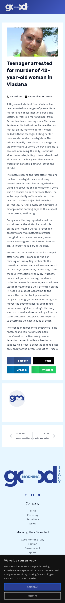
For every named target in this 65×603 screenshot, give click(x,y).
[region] (32, 579)
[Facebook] (32, 495)
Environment (32, 548)
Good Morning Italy (32, 539)
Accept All (32, 586)
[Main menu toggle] (56, 7)
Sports (32, 552)
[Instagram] (25, 495)
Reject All (33, 595)
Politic (32, 510)
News (32, 523)
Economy (32, 515)
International (32, 519)
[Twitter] (39, 495)
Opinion (32, 543)
